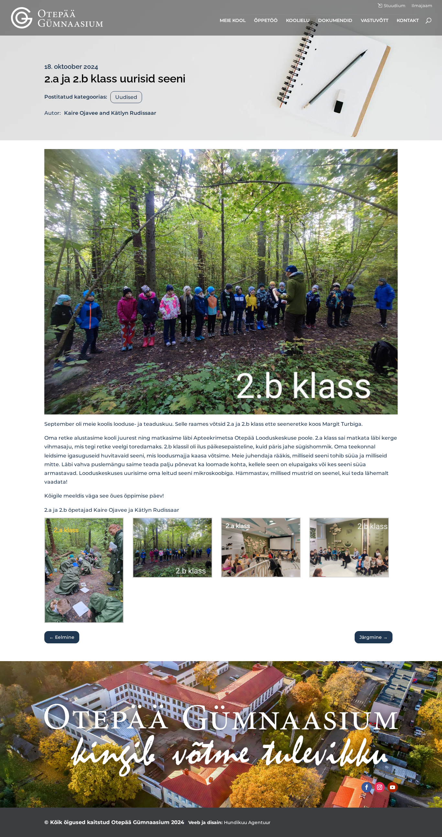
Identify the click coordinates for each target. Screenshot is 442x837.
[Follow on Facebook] (366, 787)
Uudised (126, 97)
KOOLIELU (298, 20)
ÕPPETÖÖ (266, 20)
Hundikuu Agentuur (247, 822)
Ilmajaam (422, 6)
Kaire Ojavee (81, 113)
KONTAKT (408, 20)
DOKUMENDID (335, 20)
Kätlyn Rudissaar (133, 113)
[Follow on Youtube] (392, 787)
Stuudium (394, 5)
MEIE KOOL (233, 20)
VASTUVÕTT (374, 20)
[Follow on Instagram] (379, 787)
